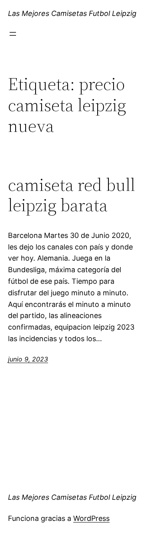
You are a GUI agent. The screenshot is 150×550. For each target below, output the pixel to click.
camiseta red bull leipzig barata (71, 195)
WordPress (91, 518)
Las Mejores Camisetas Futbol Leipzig (72, 13)
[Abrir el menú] (13, 34)
